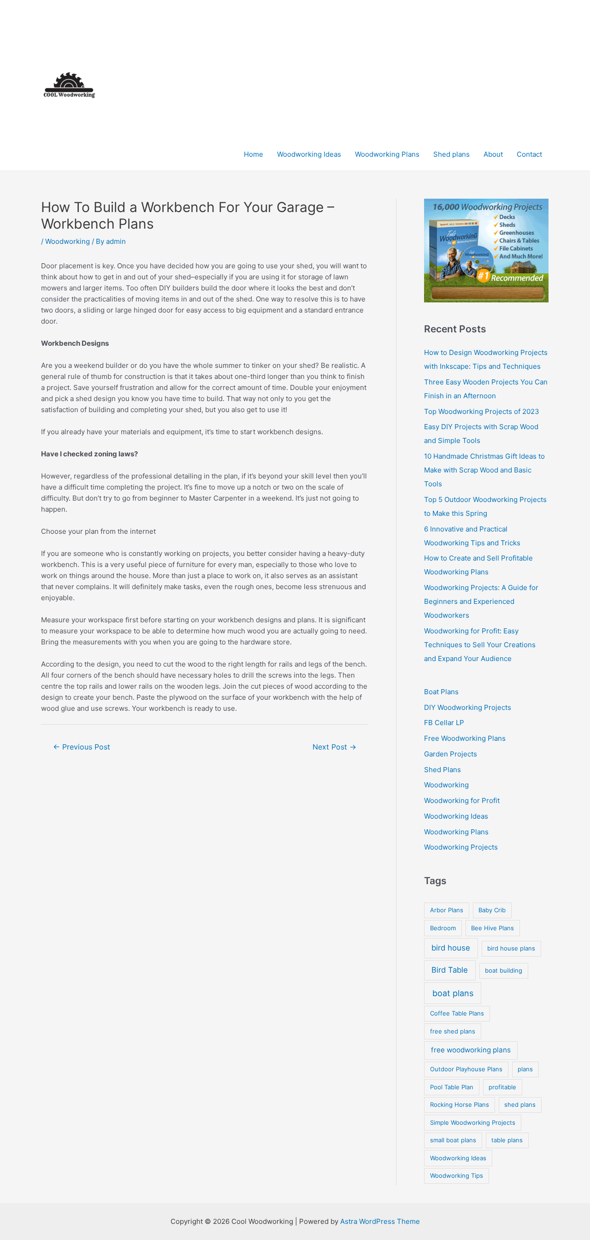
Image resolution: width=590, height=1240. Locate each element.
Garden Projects (450, 754)
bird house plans (511, 948)
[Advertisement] (393, 69)
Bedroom (443, 928)
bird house (450, 947)
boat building (503, 970)
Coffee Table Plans (457, 1013)
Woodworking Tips (456, 1175)
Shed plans (451, 154)
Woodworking (67, 241)
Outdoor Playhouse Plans (466, 1069)
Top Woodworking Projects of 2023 (481, 411)
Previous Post (81, 747)
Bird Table (449, 969)
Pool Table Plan (451, 1087)
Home (253, 154)
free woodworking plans (471, 1049)
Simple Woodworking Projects (472, 1122)
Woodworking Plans (387, 154)
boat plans (452, 993)
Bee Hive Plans (492, 928)
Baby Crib (492, 910)
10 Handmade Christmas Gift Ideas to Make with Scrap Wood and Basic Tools (484, 470)
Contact (529, 154)
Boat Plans (441, 691)
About (493, 154)
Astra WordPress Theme (380, 1221)
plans (525, 1069)
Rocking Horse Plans (459, 1104)
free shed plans (452, 1031)
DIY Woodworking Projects (467, 707)
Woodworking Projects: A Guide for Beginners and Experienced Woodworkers (481, 601)
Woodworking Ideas (309, 154)
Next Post (334, 747)
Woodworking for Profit (462, 800)
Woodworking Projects (461, 847)
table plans (507, 1140)
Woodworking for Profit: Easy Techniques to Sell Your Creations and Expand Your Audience (480, 644)
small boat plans (453, 1140)
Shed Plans (442, 769)
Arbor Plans (446, 910)
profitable (502, 1087)
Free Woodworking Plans (465, 738)
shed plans (520, 1104)
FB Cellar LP (444, 722)
